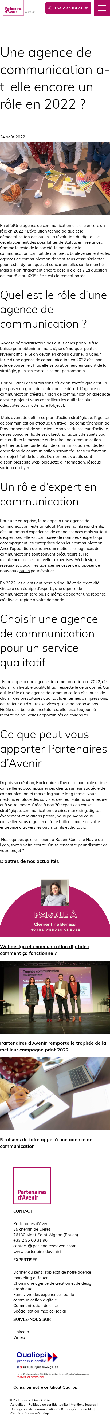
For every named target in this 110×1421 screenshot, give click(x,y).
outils (24, 570)
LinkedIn (21, 1331)
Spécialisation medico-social (39, 1311)
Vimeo (19, 1337)
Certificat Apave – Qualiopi (30, 1413)
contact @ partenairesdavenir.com (44, 1245)
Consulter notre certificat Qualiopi (45, 1387)
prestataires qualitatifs (41, 698)
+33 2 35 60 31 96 (30, 1240)
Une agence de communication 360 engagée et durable (51, 1409)
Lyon (4, 844)
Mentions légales (83, 1404)
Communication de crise (35, 1305)
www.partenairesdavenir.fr (38, 1251)
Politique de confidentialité (48, 1404)
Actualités (17, 1404)
